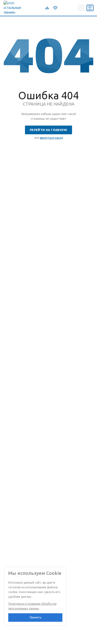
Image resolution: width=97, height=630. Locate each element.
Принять (35, 617)
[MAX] (73, 8)
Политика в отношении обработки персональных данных (32, 606)
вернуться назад (51, 137)
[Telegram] (62, 8)
